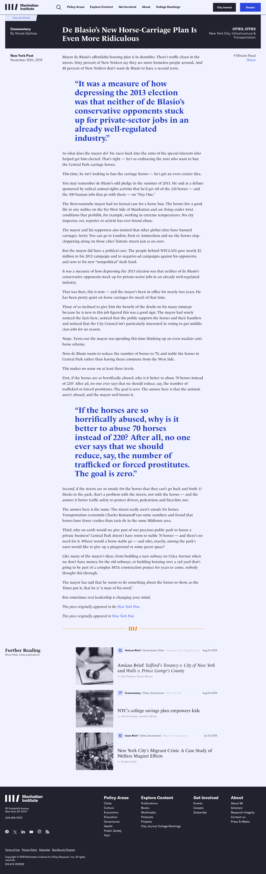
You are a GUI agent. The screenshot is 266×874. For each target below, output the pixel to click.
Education (110, 817)
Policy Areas (75, 7)
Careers (198, 808)
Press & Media (240, 821)
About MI (237, 803)
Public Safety (113, 831)
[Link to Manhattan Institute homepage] (24, 800)
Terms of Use (12, 849)
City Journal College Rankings (161, 826)
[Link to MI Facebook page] (7, 832)
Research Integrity (243, 812)
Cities (238, 29)
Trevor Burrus (145, 676)
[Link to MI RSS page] (47, 832)
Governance (111, 821)
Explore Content (101, 7)
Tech (107, 835)
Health (108, 826)
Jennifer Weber (148, 716)
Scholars (237, 808)
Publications (149, 803)
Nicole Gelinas (26, 33)
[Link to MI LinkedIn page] (23, 832)
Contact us (238, 817)
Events (197, 803)
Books (145, 808)
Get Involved (127, 7)
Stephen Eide (129, 761)
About (146, 7)
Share (251, 60)
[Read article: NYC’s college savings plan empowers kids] (94, 708)
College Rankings (168, 7)
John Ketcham (129, 716)
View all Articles (21, 17)
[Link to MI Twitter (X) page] (15, 832)
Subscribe (200, 812)
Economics (111, 812)
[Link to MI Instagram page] (39, 832)
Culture (109, 808)
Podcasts (147, 817)
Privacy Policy (29, 849)
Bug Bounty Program (63, 849)
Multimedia (148, 812)
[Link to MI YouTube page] (31, 832)
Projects (146, 821)
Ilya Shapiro (128, 676)
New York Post (21, 55)
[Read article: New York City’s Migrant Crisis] (94, 751)
